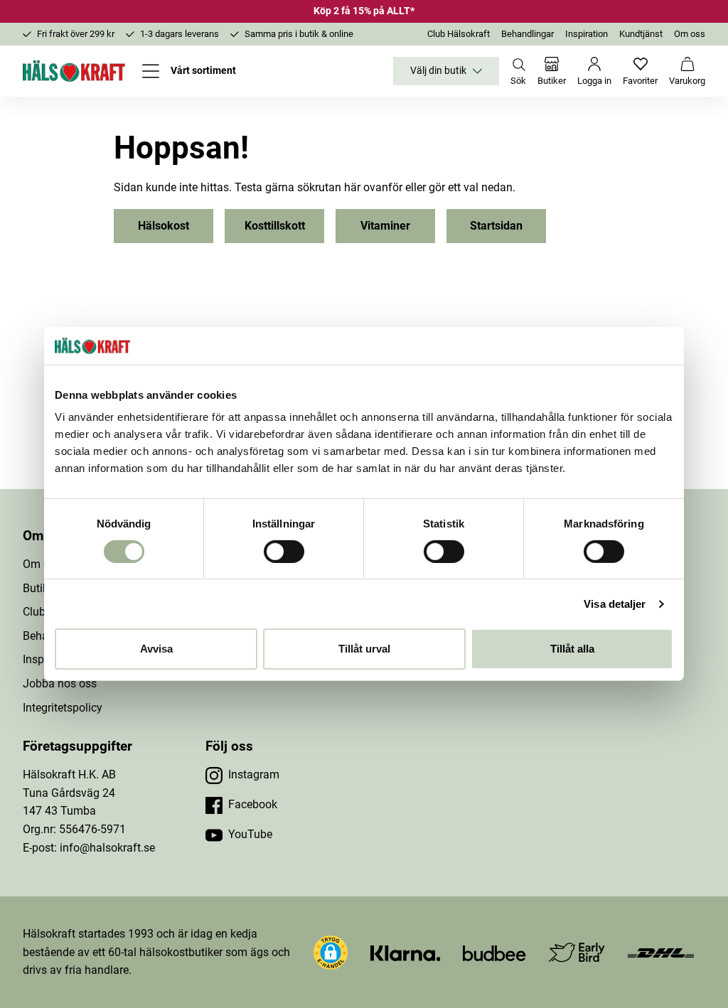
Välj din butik (438, 71)
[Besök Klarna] (405, 952)
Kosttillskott (275, 225)
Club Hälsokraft (458, 33)
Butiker (40, 588)
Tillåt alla (572, 649)
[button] (331, 952)
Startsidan (496, 225)
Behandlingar (527, 33)
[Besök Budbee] (494, 952)
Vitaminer (385, 225)
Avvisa (156, 649)
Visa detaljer (615, 604)
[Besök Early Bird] (577, 951)
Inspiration (586, 33)
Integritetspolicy (62, 707)
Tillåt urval (364, 649)
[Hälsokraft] (74, 71)
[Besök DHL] (661, 952)
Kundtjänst (641, 33)
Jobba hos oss (60, 683)
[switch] (284, 551)
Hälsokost (163, 225)
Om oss (689, 33)
